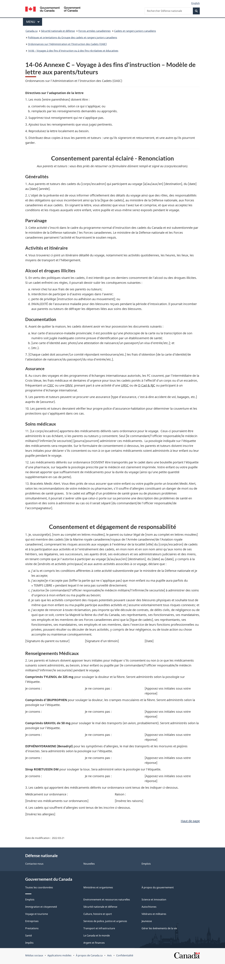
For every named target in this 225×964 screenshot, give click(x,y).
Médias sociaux (34, 955)
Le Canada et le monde (96, 935)
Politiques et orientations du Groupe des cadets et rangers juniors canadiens (72, 37)
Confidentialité (124, 955)
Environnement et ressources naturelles (106, 899)
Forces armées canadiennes (94, 31)
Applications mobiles (59, 955)
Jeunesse (147, 921)
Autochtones (149, 906)
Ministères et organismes (98, 887)
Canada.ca (32, 31)
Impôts (29, 942)
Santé (28, 935)
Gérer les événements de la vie (159, 928)
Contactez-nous (34, 863)
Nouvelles (89, 863)
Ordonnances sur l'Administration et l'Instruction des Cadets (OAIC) (67, 44)
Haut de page (190, 821)
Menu (34, 22)
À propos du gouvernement (158, 887)
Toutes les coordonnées (39, 887)
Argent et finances (94, 942)
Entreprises (32, 921)
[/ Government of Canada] (52, 10)
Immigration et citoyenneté (41, 906)
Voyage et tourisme (36, 914)
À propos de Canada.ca (89, 955)
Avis (109, 955)
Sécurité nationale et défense (58, 31)
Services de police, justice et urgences (105, 921)
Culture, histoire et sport (97, 914)
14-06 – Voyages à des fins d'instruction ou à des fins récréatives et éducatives (73, 50)
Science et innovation (154, 899)
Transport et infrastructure (99, 928)
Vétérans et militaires (154, 914)
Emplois (146, 863)
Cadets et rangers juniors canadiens (135, 31)
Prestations (32, 928)
